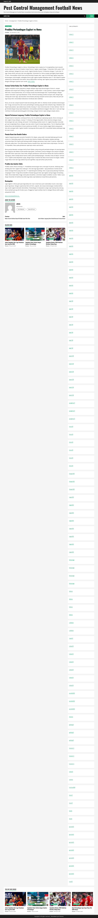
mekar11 (71, 34)
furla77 (71, 795)
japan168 (71, 356)
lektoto (71, 591)
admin (7, 32)
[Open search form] (84, 16)
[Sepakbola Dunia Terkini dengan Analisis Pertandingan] (35, 234)
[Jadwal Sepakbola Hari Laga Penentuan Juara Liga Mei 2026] (14, 234)
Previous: (17, 217)
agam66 (71, 175)
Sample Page (7, 16)
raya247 (71, 638)
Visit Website (21, 209)
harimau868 (72, 787)
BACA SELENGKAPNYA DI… (12, 196)
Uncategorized (8, 26)
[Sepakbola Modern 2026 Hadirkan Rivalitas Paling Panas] (55, 234)
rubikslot (71, 622)
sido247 (71, 771)
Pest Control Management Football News (43, 7)
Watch (91, 16)
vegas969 (71, 497)
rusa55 (71, 881)
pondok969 (72, 693)
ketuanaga (71, 560)
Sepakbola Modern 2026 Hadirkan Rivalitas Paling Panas (54, 243)
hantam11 (71, 748)
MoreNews (54, 916)
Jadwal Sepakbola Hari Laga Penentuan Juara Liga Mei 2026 (14, 243)
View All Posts (31, 209)
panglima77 (72, 403)
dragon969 (72, 473)
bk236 (70, 811)
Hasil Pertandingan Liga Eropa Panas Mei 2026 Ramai (82, 908)
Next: (51, 217)
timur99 (71, 426)
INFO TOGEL (31, 81)
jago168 (71, 301)
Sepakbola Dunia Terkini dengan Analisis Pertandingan (33, 243)
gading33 (71, 724)
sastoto (71, 779)
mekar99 (71, 646)
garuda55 (71, 826)
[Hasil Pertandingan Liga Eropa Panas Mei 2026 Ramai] (82, 899)
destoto (71, 716)
